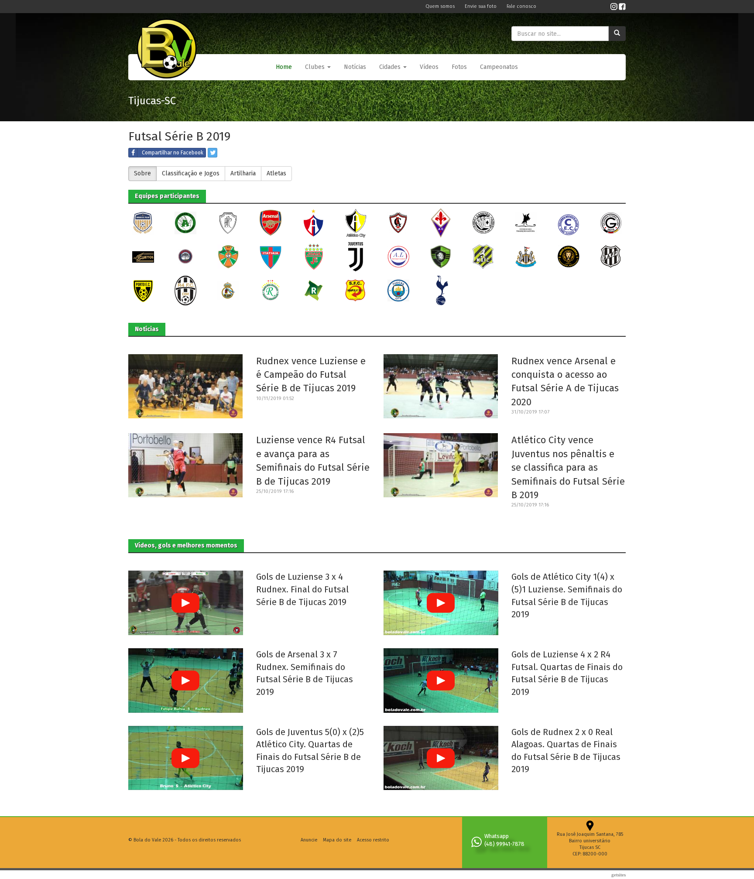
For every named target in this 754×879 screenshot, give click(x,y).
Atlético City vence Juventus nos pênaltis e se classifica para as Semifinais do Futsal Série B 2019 (568, 467)
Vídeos (429, 67)
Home (284, 67)
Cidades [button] (390, 67)
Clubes (315, 67)
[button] (317, 67)
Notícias (355, 67)
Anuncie (309, 840)
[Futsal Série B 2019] (143, 223)
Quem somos (440, 6)
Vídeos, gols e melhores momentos (186, 545)
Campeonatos (499, 67)
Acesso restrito (373, 840)
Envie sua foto (481, 6)
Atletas (276, 173)
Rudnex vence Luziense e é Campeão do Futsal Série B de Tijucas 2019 (311, 374)
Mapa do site (337, 840)
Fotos (459, 67)
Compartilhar (172, 153)
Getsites (618, 874)
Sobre (142, 173)
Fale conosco (521, 6)
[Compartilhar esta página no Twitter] (212, 152)
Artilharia (243, 173)
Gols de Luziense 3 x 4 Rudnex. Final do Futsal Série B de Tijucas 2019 (302, 589)
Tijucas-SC (152, 101)
